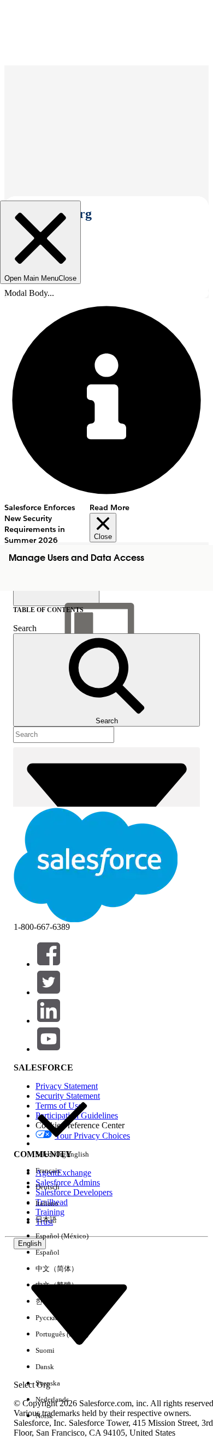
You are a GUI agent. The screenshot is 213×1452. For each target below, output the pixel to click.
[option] (62, 1128)
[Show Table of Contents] (56, 597)
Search (25, 628)
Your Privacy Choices (92, 1135)
